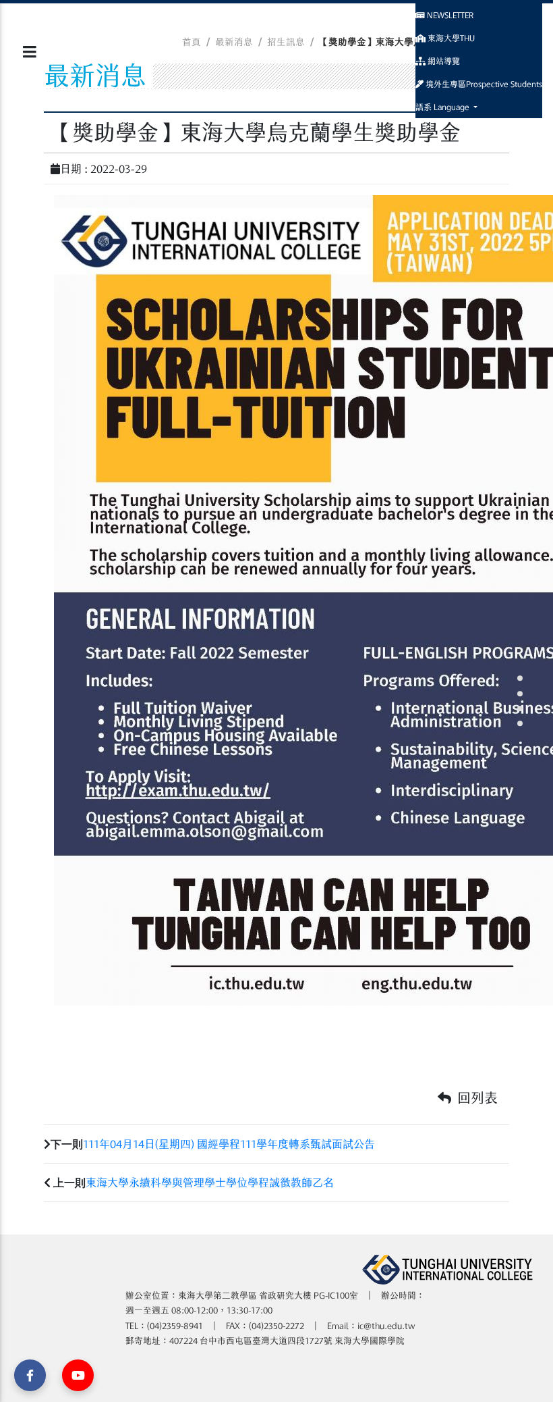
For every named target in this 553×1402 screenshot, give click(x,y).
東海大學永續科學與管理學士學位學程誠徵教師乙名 (210, 1182)
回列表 (476, 1097)
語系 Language (443, 107)
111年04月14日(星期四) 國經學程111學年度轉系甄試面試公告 (229, 1144)
